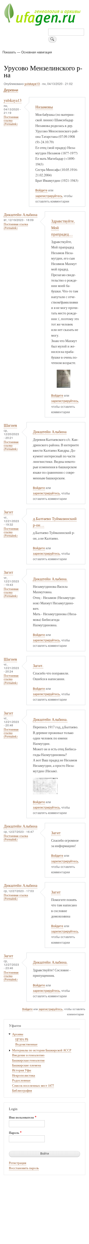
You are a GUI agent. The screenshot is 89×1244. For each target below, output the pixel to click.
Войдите (41, 190)
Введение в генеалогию (28, 1055)
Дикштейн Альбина (20, 214)
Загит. (38, 665)
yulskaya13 (32, 84)
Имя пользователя (21, 1118)
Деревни (11, 89)
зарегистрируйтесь (48, 196)
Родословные (21, 1080)
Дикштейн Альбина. (50, 579)
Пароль (14, 1133)
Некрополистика (23, 1075)
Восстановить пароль (24, 1168)
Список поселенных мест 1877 (33, 1085)
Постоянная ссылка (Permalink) (11, 120)
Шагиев (10, 425)
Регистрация (17, 1163)
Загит (8, 512)
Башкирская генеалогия (28, 1060)
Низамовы (44, 107)
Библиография (22, 1090)
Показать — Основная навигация (27, 52)
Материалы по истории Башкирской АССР (41, 1050)
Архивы (17, 1034)
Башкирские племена (26, 1065)
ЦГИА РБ (21, 1039)
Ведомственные (26, 1044)
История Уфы (21, 1070)
